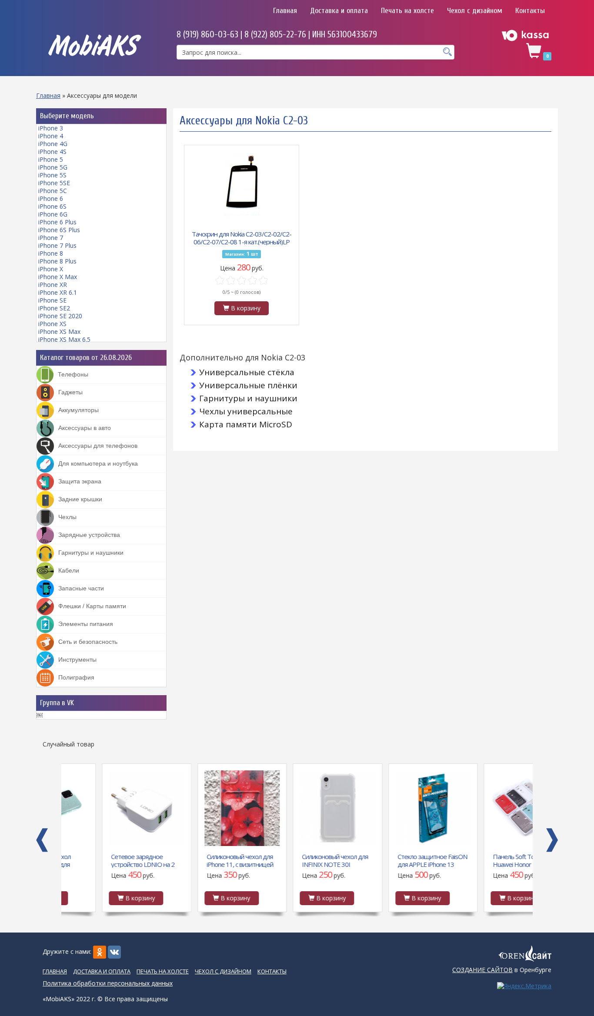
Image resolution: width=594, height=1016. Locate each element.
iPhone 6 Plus (57, 222)
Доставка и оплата (339, 10)
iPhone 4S (52, 151)
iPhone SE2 (54, 308)
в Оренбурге (501, 970)
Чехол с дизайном (474, 10)
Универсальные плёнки (248, 385)
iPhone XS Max (59, 331)
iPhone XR (52, 284)
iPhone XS (52, 324)
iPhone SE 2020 (60, 316)
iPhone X (50, 269)
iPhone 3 (50, 128)
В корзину (244, 308)
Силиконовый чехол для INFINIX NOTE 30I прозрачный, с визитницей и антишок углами (294, 860)
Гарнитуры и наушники (248, 398)
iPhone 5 (50, 159)
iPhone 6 (50, 198)
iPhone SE (52, 300)
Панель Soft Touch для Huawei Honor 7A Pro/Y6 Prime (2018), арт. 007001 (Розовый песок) (487, 860)
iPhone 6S (52, 206)
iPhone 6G (52, 214)
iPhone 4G (52, 144)
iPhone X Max (57, 277)
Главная (285, 10)
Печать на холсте (407, 10)
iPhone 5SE (54, 183)
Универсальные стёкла (246, 372)
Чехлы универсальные (246, 411)
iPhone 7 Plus (57, 245)
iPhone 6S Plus (59, 230)
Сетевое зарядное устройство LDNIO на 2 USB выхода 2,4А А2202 (103, 860)
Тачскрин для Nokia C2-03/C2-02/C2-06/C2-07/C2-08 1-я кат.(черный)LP (241, 237)
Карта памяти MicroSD (245, 424)
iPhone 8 (50, 253)
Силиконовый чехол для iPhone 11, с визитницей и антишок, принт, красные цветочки (199, 860)
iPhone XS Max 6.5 (64, 339)
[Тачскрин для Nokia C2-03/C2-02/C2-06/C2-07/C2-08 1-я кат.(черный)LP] (241, 186)
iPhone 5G (52, 167)
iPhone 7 (50, 237)
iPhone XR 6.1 (57, 292)
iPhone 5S (52, 175)
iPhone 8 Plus (57, 261)
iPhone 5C (52, 191)
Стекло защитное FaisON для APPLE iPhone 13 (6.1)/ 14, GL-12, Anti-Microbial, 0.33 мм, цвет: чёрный (392, 860)
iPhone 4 (50, 136)
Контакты (530, 10)
